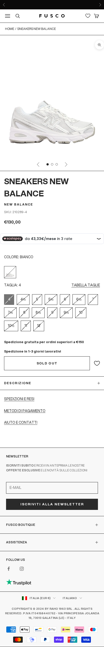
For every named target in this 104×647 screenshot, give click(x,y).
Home (9, 29)
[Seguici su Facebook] (8, 568)
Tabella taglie (85, 285)
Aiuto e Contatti (20, 422)
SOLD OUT (47, 363)
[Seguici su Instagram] (21, 568)
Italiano (70, 598)
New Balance (18, 204)
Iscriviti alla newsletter (52, 504)
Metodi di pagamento (24, 410)
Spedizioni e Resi (19, 398)
